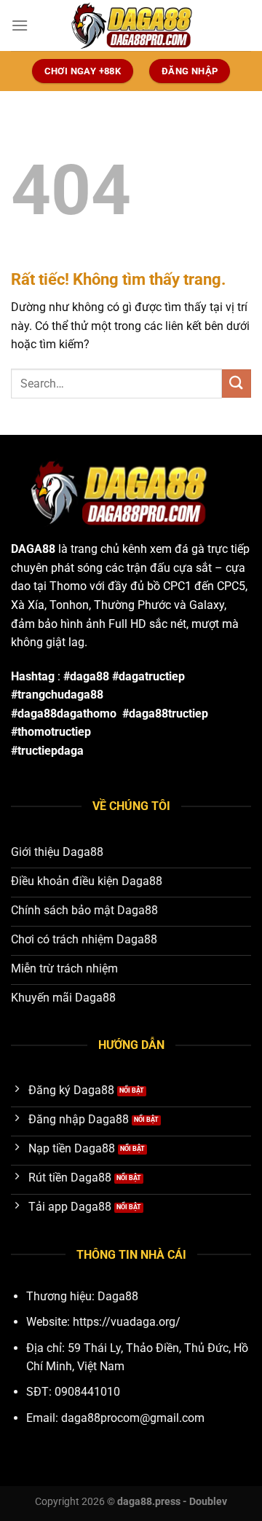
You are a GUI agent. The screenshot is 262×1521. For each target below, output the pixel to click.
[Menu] (19, 25)
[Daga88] (131, 25)
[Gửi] (236, 383)
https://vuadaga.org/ (126, 1322)
